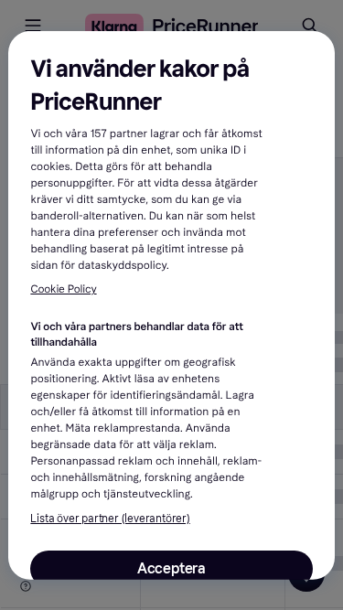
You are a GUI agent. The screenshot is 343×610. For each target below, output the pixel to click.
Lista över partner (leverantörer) (109, 518)
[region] (171, 304)
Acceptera (171, 568)
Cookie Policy (63, 290)
